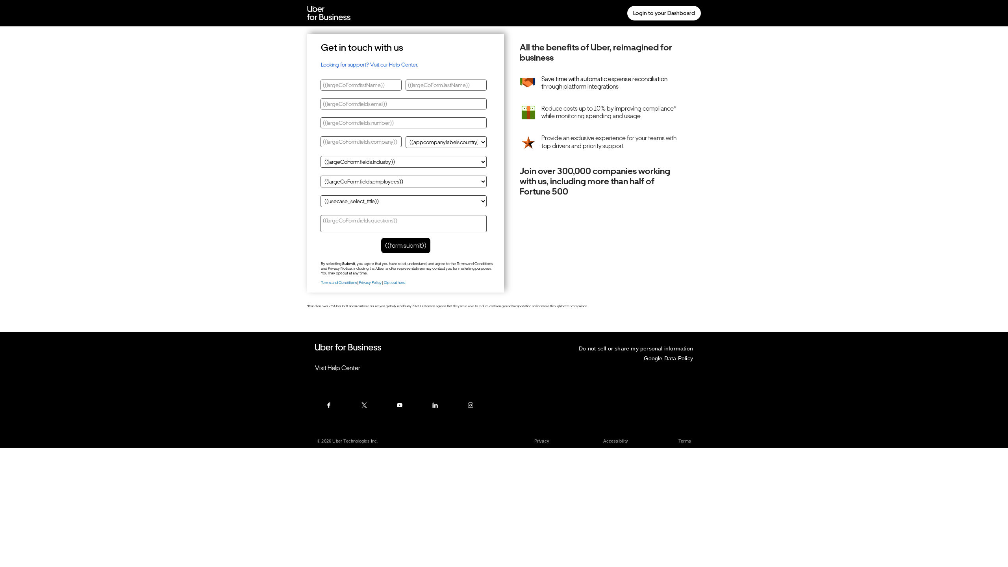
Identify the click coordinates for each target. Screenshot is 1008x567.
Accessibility (615, 441)
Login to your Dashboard (664, 13)
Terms (684, 441)
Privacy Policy (370, 282)
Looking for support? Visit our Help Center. (369, 64)
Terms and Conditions (339, 282)
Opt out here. (395, 282)
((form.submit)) (405, 245)
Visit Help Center (337, 368)
